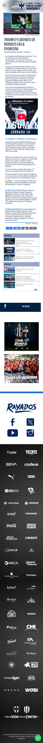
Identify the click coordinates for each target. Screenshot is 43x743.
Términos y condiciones (28, 734)
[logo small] (26, 6)
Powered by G (21, 738)
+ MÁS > (35, 290)
